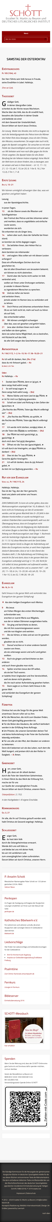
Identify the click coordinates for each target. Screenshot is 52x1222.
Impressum (21, 1193)
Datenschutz (31, 1193)
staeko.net (37, 1188)
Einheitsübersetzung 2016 (14, 1000)
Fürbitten (7, 704)
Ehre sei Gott (7, 87)
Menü (26, 33)
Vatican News (10, 887)
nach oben (46, 1213)
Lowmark (20, 1208)
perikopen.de (9, 911)
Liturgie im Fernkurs (12, 987)
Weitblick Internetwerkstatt (30, 1205)
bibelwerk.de (9, 933)
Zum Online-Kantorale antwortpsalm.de (19, 973)
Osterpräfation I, (9, 794)
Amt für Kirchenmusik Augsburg (19, 954)
